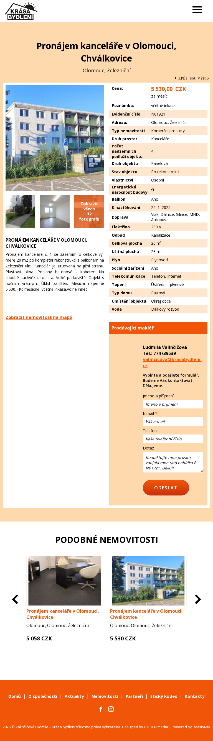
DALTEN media (156, 726)
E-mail (148, 413)
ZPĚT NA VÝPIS (193, 78)
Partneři (134, 696)
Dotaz (148, 448)
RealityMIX (201, 726)
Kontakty (195, 696)
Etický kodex (163, 696)
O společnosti (42, 696)
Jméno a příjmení (158, 395)
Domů (14, 696)
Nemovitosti (105, 696)
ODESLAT (166, 488)
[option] (64, 607)
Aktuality (74, 696)
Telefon (150, 430)
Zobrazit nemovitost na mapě (39, 317)
